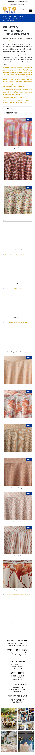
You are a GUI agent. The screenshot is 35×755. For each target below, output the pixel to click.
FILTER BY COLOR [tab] (12, 109)
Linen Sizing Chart (10, 41)
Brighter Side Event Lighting (17, 4)
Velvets (11, 100)
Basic (4, 100)
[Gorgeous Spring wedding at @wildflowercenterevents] (9, 719)
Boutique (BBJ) (21, 102)
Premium (19, 100)
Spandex (28, 100)
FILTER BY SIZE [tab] (11, 113)
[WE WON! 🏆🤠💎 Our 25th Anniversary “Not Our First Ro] (26, 719)
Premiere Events (11, 1)
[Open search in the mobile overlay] (24, 10)
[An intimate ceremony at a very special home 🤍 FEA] (9, 741)
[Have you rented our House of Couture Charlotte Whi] (26, 741)
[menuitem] (12, 1)
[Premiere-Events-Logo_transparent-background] (14, 10)
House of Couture (22, 1)
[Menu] (29, 10)
